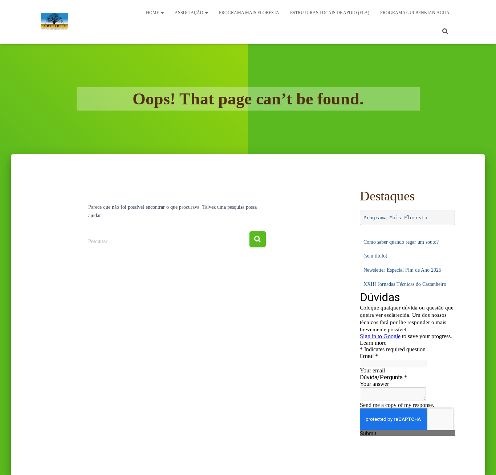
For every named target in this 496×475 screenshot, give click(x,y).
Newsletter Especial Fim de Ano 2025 (402, 270)
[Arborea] (55, 22)
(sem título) (375, 256)
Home (153, 12)
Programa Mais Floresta (395, 217)
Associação (189, 12)
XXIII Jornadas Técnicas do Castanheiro (404, 284)
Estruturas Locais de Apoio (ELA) (329, 12)
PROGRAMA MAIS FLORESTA (249, 12)
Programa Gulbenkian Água (415, 12)
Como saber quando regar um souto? (401, 242)
